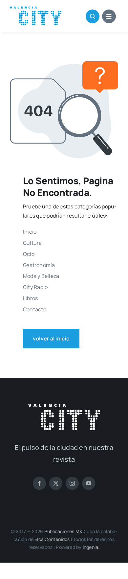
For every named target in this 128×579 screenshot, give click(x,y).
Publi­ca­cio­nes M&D (65, 531)
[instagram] (72, 483)
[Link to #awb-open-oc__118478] (92, 16)
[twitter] (55, 483)
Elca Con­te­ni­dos (52, 539)
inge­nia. (91, 547)
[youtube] (88, 483)
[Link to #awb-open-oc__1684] (109, 16)
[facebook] (39, 483)
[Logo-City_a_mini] (35, 9)
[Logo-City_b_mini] (64, 406)
